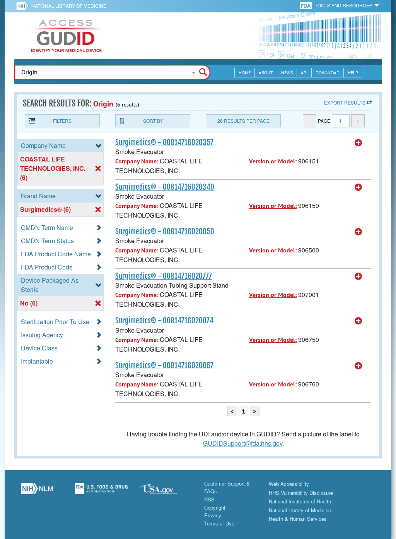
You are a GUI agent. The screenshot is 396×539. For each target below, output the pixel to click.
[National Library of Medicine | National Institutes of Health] (36, 491)
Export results (344, 102)
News (287, 73)
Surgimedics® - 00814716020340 (164, 187)
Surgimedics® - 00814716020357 (164, 142)
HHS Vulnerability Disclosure (301, 492)
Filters (62, 120)
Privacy (212, 515)
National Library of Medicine (68, 5)
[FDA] (306, 5)
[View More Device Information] (358, 143)
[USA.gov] (165, 491)
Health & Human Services (298, 518)
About (266, 73)
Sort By (153, 120)
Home (245, 73)
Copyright (214, 507)
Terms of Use (219, 523)
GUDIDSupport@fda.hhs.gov (242, 443)
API (304, 73)
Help (353, 73)
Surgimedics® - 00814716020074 (164, 320)
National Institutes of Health (300, 501)
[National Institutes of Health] (23, 5)
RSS (209, 499)
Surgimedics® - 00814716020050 (164, 231)
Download (328, 73)
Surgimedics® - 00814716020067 (164, 365)
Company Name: (136, 161)
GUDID (66, 35)
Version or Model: (273, 161)
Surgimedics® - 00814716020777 (163, 276)
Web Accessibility (289, 484)
